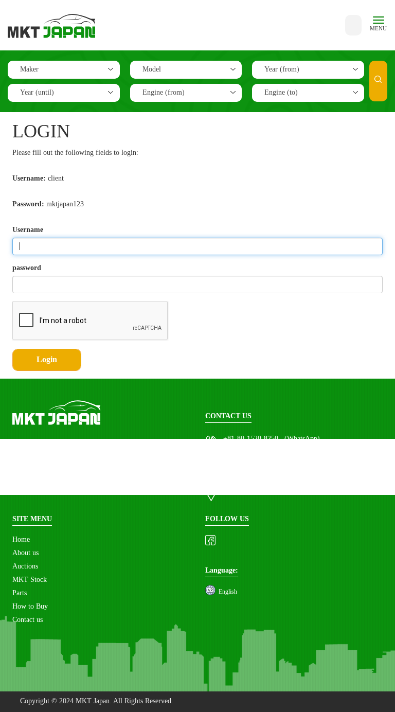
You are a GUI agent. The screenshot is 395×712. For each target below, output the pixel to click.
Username (27, 230)
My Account (241, 491)
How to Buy (30, 607)
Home (21, 540)
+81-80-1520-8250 (250, 439)
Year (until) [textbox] (37, 93)
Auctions (25, 567)
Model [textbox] (151, 70)
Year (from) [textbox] (281, 70)
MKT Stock (29, 580)
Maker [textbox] (29, 70)
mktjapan (236, 456)
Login (47, 359)
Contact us (27, 620)
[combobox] (64, 70)
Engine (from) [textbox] (163, 93)
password (26, 268)
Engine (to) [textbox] (281, 93)
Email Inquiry (243, 474)
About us (25, 553)
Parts (19, 593)
